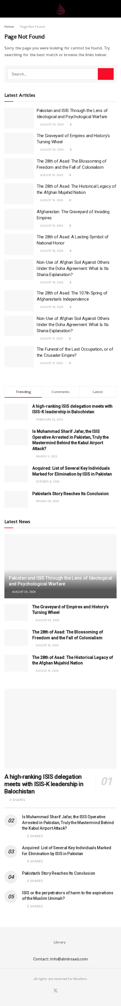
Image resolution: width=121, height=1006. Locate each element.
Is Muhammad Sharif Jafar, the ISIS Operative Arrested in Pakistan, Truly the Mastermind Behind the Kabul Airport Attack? (68, 822)
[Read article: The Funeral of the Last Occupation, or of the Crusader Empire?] (19, 356)
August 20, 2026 (51, 124)
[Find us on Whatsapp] (63, 991)
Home (9, 26)
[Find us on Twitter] (55, 991)
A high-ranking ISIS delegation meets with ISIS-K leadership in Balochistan (43, 784)
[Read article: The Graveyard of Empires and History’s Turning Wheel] (19, 143)
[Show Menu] (6, 9)
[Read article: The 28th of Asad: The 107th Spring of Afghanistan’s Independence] (19, 300)
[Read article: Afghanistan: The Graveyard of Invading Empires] (19, 219)
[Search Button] (114, 9)
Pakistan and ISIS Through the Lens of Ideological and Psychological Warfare (60, 581)
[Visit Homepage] (60, 9)
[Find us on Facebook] (48, 991)
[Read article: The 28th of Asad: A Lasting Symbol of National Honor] (19, 244)
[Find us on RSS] (69, 991)
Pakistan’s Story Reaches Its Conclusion (70, 493)
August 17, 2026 (51, 338)
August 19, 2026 (51, 175)
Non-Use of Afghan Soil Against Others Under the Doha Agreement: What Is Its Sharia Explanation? (73, 268)
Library (60, 942)
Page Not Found (32, 26)
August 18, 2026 (51, 251)
